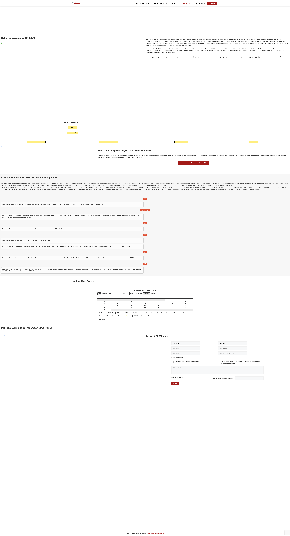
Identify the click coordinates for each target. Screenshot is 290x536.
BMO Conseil (151, 533)
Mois (99, 293)
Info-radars (254, 142)
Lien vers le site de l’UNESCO (36, 142)
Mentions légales (159, 533)
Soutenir (174, 3)
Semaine (104, 293)
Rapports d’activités (181, 142)
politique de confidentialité (184, 385)
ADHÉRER (212, 3)
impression (101, 320)
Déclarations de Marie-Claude (109, 142)
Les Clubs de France (141, 3)
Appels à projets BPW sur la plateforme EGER (193, 163)
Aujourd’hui (146, 293)
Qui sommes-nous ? (159, 3)
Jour (109, 293)
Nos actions (186, 3)
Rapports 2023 (72, 133)
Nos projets (199, 3)
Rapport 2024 (72, 127)
